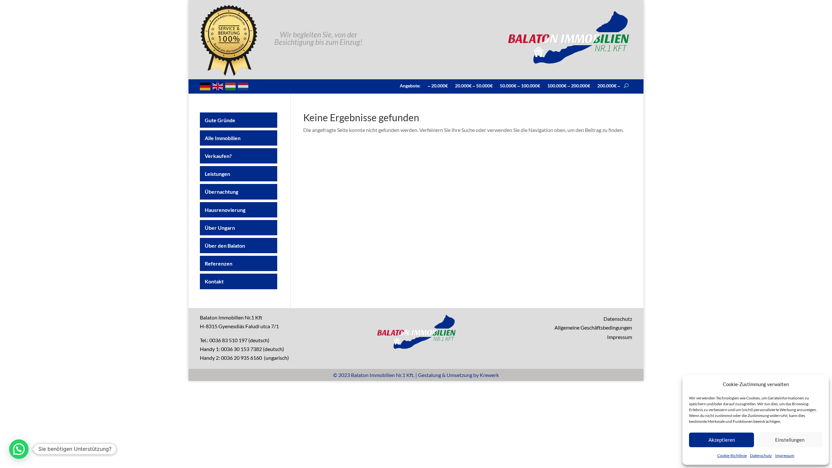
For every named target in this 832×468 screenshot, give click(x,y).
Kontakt (214, 281)
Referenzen (218, 263)
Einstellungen (789, 440)
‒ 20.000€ (438, 85)
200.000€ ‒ (608, 85)
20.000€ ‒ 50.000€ (474, 85)
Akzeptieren (721, 440)
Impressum (784, 455)
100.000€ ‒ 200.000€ (568, 85)
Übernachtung (221, 191)
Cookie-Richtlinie (732, 455)
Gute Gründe (220, 120)
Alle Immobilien (222, 138)
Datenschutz (761, 455)
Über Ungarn (220, 228)
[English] (218, 86)
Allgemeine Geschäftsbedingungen (593, 327)
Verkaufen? (218, 156)
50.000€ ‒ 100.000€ (520, 85)
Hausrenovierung (225, 210)
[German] (205, 86)
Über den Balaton (225, 245)
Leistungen (217, 174)
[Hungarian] (230, 86)
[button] (19, 449)
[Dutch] (243, 86)
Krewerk (489, 375)
